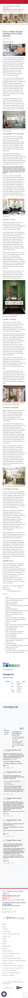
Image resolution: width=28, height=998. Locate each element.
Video (7, 765)
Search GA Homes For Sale (11, 934)
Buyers (7, 41)
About (4, 943)
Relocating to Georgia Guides (11, 958)
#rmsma (9, 811)
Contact (4, 929)
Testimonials (6, 946)
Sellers (11, 41)
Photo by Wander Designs (9, 215)
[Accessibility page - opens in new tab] (19, 988)
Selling (4, 941)
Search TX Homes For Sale (10, 953)
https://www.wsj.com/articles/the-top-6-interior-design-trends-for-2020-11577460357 (15, 633)
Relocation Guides (8, 975)
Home (4, 924)
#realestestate (16, 811)
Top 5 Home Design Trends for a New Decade (13, 34)
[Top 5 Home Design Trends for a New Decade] (14, 55)
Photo (7, 813)
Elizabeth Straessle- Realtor (14, 750)
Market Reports (7, 951)
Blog (4, 41)
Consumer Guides (8, 956)
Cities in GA (6, 936)
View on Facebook (6, 767)
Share (12, 767)
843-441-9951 (8, 909)
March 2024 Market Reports (11, 973)
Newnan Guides (7, 963)
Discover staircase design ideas (11, 404)
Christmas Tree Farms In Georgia (12, 965)
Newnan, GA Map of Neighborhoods (14, 960)
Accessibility (6, 931)
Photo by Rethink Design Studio (11, 129)
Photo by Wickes (7, 486)
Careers (4, 948)
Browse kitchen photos (19, 486)
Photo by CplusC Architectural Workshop (13, 403)
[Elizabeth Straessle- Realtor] (7, 731)
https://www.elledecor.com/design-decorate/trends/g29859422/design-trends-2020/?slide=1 (16, 619)
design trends (9, 669)
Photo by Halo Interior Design (10, 315)
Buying (4, 938)
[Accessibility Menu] (4, 994)
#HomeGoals (13, 759)
